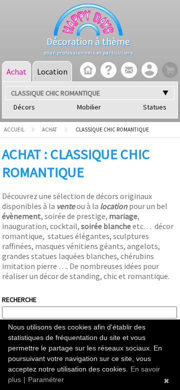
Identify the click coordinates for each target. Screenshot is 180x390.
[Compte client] (148, 71)
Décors (24, 107)
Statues (154, 107)
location (114, 206)
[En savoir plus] (107, 71)
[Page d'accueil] (87, 71)
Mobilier (89, 107)
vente (65, 206)
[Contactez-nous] (127, 71)
